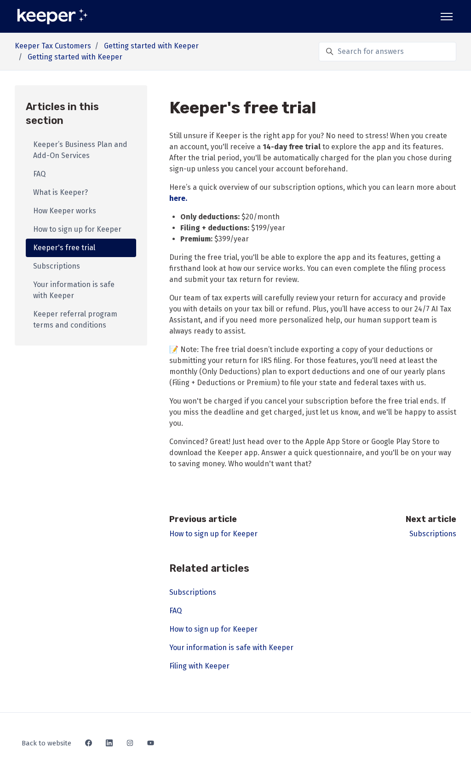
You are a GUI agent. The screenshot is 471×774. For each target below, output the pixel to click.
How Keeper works (64, 210)
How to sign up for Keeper (213, 533)
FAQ (175, 610)
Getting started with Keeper (151, 45)
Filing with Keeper (199, 666)
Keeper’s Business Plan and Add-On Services (80, 150)
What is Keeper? (60, 192)
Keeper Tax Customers (53, 45)
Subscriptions (432, 533)
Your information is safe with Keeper (231, 647)
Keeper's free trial (64, 247)
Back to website (46, 743)
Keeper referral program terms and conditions (75, 319)
